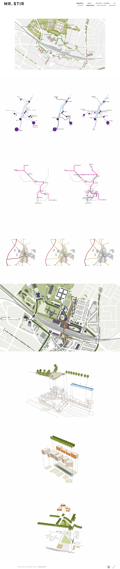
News (89, 3)
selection (80, 5)
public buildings (101, 5)
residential (112, 5)
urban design (90, 5)
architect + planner (102, 3)
